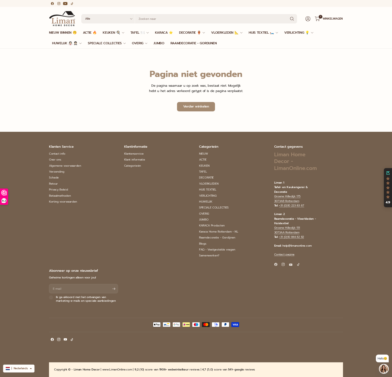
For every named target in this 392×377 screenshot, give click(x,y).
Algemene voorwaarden (65, 166)
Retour (53, 184)
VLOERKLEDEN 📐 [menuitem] (224, 32)
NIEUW (203, 154)
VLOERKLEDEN (208, 184)
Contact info (57, 154)
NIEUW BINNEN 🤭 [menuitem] (63, 32)
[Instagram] (59, 3)
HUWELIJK (205, 202)
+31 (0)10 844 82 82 (291, 237)
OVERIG (204, 214)
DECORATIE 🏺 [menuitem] (190, 32)
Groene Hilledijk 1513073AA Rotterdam (287, 230)
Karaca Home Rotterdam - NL (218, 232)
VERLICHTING (207, 196)
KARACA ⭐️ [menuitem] (164, 32)
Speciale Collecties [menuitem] (105, 43)
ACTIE (202, 159)
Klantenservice (134, 154)
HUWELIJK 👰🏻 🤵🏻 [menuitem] (65, 43)
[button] (388, 187)
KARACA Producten (212, 225)
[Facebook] (52, 3)
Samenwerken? (209, 255)
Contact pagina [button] (284, 254)
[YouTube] (65, 3)
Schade (54, 177)
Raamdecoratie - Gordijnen (217, 237)
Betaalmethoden (60, 196)
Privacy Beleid (58, 189)
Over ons (55, 159)
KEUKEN (204, 166)
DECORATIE (206, 177)
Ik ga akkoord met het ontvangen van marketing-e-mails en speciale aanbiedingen (86, 299)
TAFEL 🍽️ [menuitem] (137, 32)
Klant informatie (134, 159)
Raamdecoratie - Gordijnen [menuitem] (193, 43)
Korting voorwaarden (63, 202)
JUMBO (203, 219)
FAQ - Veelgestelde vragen (217, 249)
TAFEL (203, 172)
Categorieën (132, 166)
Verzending (56, 172)
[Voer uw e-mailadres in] (114, 288)
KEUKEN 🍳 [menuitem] (111, 32)
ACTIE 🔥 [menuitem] (90, 32)
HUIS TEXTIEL (207, 189)
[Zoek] (292, 18)
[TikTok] (72, 3)
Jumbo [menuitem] (159, 43)
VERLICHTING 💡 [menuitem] (296, 32)
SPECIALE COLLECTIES (214, 207)
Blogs (202, 244)
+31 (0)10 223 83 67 (291, 205)
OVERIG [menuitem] (137, 43)
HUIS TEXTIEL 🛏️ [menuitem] (261, 32)
